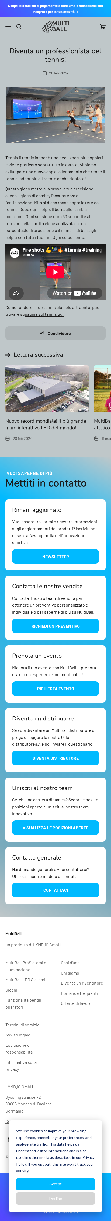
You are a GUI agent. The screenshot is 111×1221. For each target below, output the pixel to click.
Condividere (59, 333)
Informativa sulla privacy (21, 1065)
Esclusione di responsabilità (19, 1048)
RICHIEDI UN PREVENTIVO (56, 625)
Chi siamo (70, 972)
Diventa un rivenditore (82, 982)
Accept (55, 1183)
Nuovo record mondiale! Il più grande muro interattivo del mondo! (45, 424)
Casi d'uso (70, 962)
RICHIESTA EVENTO (55, 688)
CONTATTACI (55, 890)
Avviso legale (17, 1034)
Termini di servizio (22, 1024)
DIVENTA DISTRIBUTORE (56, 758)
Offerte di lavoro (76, 1003)
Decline (55, 1198)
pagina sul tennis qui (44, 314)
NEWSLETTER (55, 556)
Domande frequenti (79, 993)
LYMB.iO (40, 944)
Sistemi (25, 979)
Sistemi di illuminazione (26, 966)
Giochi (11, 989)
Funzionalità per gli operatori (23, 1003)
